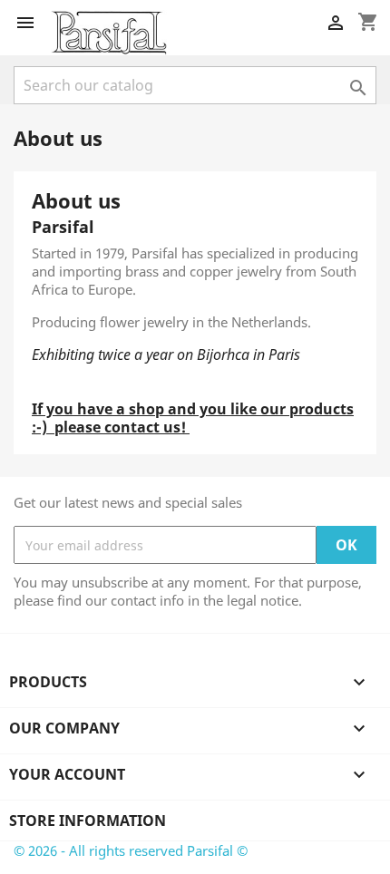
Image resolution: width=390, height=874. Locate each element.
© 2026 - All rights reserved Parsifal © (131, 850)
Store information (87, 820)
